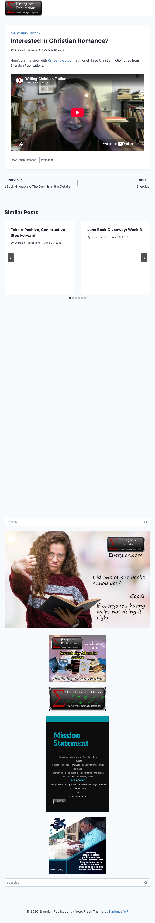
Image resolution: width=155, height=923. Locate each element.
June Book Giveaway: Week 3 (114, 229)
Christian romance (24, 159)
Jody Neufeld (99, 237)
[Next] (144, 257)
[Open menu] (146, 8)
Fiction (35, 33)
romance (47, 159)
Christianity (19, 33)
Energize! (143, 184)
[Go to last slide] (11, 257)
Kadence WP (119, 911)
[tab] (70, 298)
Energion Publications (27, 49)
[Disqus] (77, 367)
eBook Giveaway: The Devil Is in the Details (37, 184)
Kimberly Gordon (61, 60)
